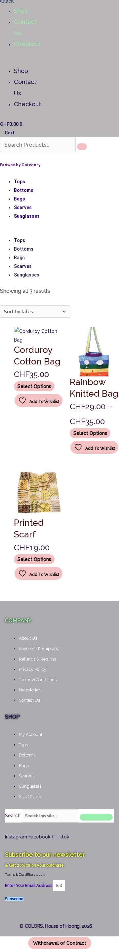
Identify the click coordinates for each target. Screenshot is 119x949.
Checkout (27, 43)
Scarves (23, 207)
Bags (19, 198)
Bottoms (23, 190)
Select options (34, 386)
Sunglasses (27, 216)
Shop (21, 10)
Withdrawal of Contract (59, 943)
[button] (12, 61)
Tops (19, 181)
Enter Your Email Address (29, 885)
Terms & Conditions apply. (25, 874)
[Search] (82, 146)
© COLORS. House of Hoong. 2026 (56, 926)
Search (12, 815)
